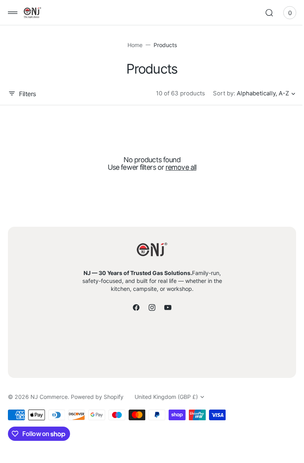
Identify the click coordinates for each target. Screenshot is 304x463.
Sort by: (218, 93)
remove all (178, 167)
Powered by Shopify (97, 396)
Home (131, 45)
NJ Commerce (49, 396)
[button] (12, 12)
